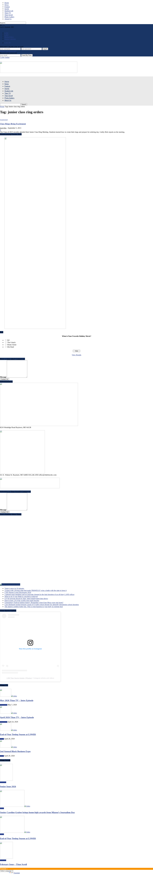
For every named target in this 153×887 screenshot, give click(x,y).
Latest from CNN (13, 584)
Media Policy (9, 37)
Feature (7, 7)
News (6, 5)
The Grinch (11, 342)
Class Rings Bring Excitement (13, 124)
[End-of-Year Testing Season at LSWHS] (8, 730)
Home (6, 3)
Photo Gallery (9, 17)
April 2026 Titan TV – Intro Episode (17, 717)
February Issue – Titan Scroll (13, 864)
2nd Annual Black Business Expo (15, 751)
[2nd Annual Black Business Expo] (8, 747)
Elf (8, 340)
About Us (7, 19)
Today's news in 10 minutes (14, 588)
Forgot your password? (8, 51)
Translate (16, 873)
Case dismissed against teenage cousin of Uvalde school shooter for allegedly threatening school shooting (41, 605)
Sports (6, 9)
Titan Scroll (8, 15)
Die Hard (10, 347)
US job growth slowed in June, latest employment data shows (26, 598)
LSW (6, 33)
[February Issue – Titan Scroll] (6, 858)
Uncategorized (4, 120)
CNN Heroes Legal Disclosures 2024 (17, 592)
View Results (76, 355)
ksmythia (3, 128)
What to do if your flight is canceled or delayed (21, 596)
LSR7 (6, 35)
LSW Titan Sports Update (16, 678)
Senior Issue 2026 (8, 786)
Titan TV (7, 13)
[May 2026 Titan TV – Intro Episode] (8, 696)
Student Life (8, 11)
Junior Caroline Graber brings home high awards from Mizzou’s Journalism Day (37, 812)
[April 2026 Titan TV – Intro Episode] (8, 713)
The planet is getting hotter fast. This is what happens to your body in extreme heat (33, 607)
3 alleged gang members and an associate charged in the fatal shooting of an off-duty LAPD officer (39, 594)
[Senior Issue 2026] (6, 780)
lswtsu (29, 678)
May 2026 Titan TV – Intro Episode (16, 700)
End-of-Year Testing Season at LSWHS (18, 734)
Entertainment (3, 705)
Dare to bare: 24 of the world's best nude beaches (21, 601)
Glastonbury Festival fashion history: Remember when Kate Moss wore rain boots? (33, 603)
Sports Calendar (10, 39)
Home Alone (11, 345)
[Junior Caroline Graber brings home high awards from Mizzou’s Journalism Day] (15, 806)
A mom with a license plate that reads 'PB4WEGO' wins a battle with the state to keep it (35, 590)
